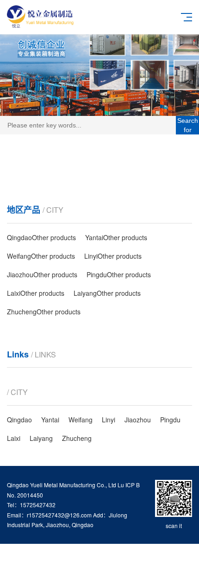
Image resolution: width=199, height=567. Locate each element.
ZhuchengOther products (44, 311)
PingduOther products (119, 274)
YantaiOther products (116, 237)
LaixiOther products (35, 293)
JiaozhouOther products (42, 274)
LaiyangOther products (107, 293)
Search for (187, 125)
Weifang (80, 419)
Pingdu (170, 419)
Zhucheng (77, 438)
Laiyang (41, 438)
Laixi (13, 438)
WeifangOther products (41, 256)
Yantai (50, 419)
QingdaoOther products (41, 237)
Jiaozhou (137, 419)
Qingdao (19, 419)
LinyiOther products (113, 256)
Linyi (108, 419)
